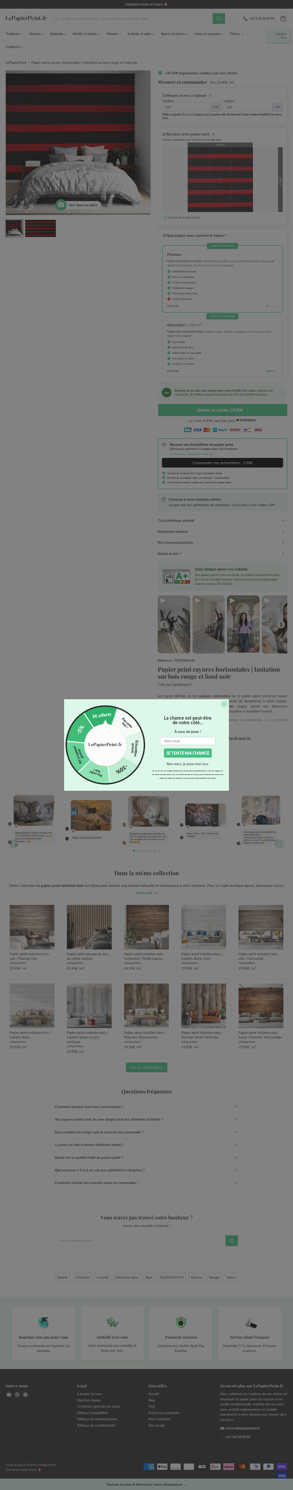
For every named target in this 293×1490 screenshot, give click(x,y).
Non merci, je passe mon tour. (188, 764)
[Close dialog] (224, 704)
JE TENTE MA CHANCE (187, 753)
